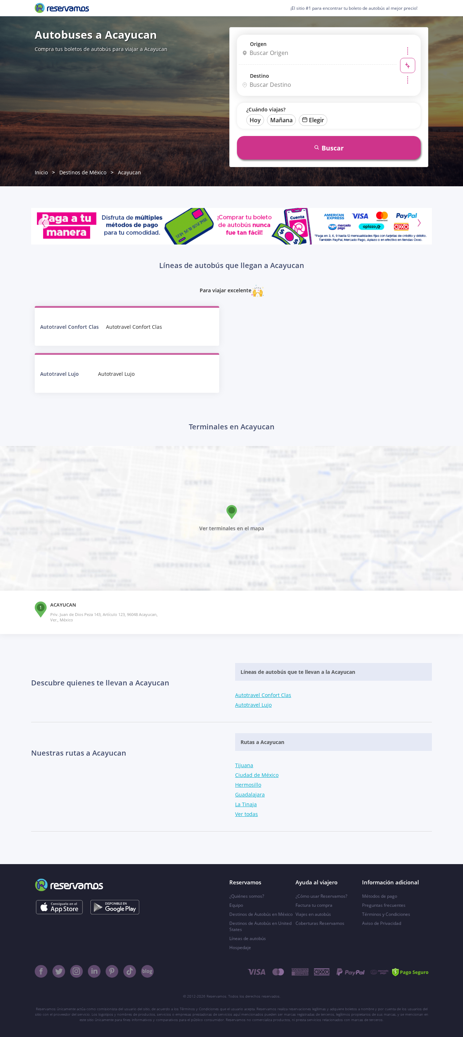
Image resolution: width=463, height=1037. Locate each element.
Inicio (41, 172)
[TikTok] (129, 971)
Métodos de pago (379, 896)
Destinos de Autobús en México (261, 914)
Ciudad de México (257, 775)
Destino (259, 75)
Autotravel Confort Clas (263, 695)
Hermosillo (248, 784)
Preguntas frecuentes (383, 905)
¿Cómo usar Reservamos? (321, 896)
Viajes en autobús (313, 914)
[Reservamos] (62, 8)
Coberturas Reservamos (320, 923)
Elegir (316, 120)
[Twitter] (58, 971)
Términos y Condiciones (386, 914)
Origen (258, 44)
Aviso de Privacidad (381, 923)
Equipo (236, 905)
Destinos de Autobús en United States (260, 926)
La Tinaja (246, 804)
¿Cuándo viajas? (265, 109)
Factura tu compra (314, 905)
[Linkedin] (94, 971)
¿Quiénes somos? (246, 896)
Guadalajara (250, 794)
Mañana (281, 120)
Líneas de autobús (247, 938)
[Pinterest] (112, 971)
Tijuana (244, 765)
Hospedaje (240, 947)
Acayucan (129, 172)
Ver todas (246, 814)
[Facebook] (41, 971)
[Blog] (147, 971)
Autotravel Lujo (253, 704)
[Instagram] (76, 971)
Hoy (255, 120)
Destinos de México (82, 172)
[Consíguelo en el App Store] (59, 907)
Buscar (333, 148)
